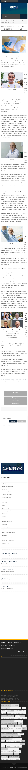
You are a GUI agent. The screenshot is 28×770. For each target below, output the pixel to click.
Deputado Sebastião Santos (7, 720)
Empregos (10, 642)
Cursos (2, 718)
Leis (10, 738)
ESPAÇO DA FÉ (5, 578)
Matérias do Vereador (6, 521)
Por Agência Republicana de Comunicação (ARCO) (13, 379)
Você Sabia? (16, 759)
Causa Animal (11, 710)
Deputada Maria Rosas (22, 718)
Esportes (24, 728)
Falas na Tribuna (5, 508)
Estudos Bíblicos (4, 731)
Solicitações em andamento (7, 648)
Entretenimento (5, 500)
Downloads (14, 723)
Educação (20, 723)
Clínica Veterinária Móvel (7, 486)
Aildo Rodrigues (14, 705)
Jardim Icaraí (4, 516)
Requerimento (4, 754)
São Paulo (11, 754)
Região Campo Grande (7, 538)
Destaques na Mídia (6, 497)
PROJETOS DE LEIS (18, 746)
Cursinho (23, 715)
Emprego (24, 726)
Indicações (4, 513)
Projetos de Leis (17, 642)
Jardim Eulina (10, 736)
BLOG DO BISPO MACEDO (9, 553)
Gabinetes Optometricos (7, 510)
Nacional (3, 741)
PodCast (22, 743)
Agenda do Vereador (5, 705)
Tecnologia (16, 754)
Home (2, 20)
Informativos (4, 645)
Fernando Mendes (9, 767)
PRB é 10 (3, 746)
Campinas (4, 481)
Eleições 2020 (4, 726)
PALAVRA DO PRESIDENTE (9, 561)
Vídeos (3, 546)
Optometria (4, 524)
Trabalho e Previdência (14, 756)
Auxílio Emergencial (5, 708)
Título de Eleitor (4, 756)
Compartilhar (16, 395)
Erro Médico (4, 502)
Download (3, 642)
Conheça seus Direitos (7, 492)
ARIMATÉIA (4, 586)
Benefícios (13, 708)
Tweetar (16, 392)
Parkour (3, 529)
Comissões (4, 489)
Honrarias (15, 733)
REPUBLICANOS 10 (7, 570)
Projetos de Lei (9, 746)
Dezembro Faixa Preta (6, 723)
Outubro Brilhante (6, 527)
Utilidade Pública (5, 543)
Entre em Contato (23, 651)
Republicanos (17, 751)
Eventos (3, 505)
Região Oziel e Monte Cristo (8, 540)
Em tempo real (12, 645)
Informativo (3, 736)
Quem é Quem (4, 749)
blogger (13, 421)
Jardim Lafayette (5, 519)
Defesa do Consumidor (7, 494)
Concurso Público (11, 713)
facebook (21, 421)
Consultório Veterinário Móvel (7, 715)
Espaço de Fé (18, 728)
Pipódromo (4, 535)
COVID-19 (17, 715)
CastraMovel (4, 483)
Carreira (24, 708)
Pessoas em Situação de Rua (8, 532)
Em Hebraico (18, 726)
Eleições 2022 (11, 726)
